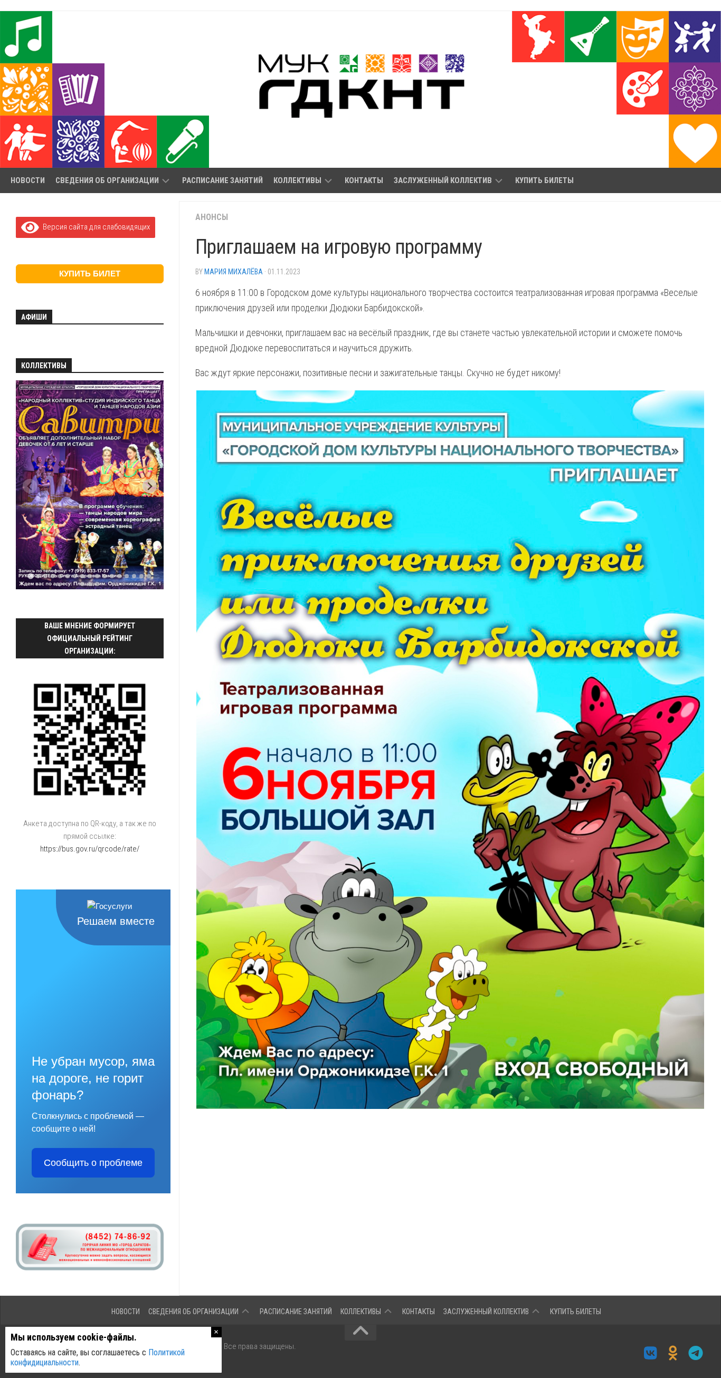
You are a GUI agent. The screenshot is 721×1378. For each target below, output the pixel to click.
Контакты (364, 180)
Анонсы (211, 217)
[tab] (30, 576)
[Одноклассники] (673, 1353)
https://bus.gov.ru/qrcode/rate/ (89, 849)
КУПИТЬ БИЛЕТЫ (544, 180)
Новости (28, 180)
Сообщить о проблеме (93, 1162)
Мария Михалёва (233, 271)
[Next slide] (150, 486)
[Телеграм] (696, 1353)
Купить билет (89, 273)
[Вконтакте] (650, 1353)
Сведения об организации (107, 180)
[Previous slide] (30, 486)
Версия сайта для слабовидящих (94, 227)
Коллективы (297, 180)
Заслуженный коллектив (443, 180)
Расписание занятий (222, 180)
